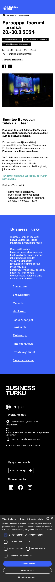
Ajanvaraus (20, 286)
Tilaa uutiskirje (18, 470)
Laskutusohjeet (23, 320)
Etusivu (10, 16)
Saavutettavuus (23, 360)
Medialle (18, 303)
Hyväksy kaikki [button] (27, 563)
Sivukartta (20, 327)
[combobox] (47, 518)
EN (22, 407)
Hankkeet (19, 311)
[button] (27, 577)
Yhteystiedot (21, 295)
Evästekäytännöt (24, 352)
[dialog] (27, 548)
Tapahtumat (23, 15)
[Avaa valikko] (45, 7)
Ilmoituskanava (23, 344)
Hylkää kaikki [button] (27, 570)
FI (15, 407)
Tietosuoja (20, 335)
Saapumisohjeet (13, 424)
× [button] (52, 518)
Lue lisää (48, 529)
